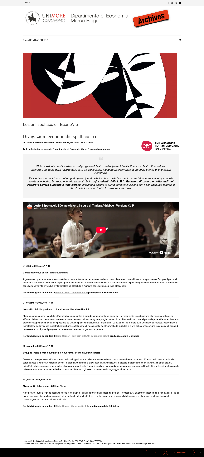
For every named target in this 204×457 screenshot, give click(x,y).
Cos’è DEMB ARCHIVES (35, 40)
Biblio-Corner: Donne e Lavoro (71, 292)
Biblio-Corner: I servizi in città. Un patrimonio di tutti (82, 335)
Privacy (26, 2)
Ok (155, 452)
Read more (180, 452)
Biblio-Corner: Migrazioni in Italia (72, 406)
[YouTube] (180, 2)
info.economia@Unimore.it (144, 443)
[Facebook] (168, 2)
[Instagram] (176, 2)
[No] (200, 452)
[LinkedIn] (172, 2)
